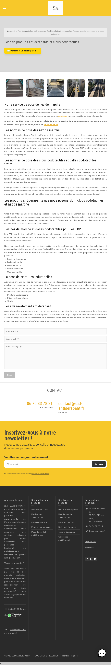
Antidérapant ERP (39, 509)
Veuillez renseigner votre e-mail (26, 457)
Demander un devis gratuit (22, 51)
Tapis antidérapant (66, 532)
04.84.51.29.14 (15, 609)
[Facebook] (87, 559)
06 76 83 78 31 (51, 124)
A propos (89, 547)
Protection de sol (39, 522)
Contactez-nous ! (97, 531)
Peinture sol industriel (41, 527)
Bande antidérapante (68, 509)
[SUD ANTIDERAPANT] (55, 8)
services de (63, 116)
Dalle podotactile (66, 522)
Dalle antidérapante (67, 527)
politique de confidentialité (40, 474)
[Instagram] (95, 559)
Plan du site (90, 541)
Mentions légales (70, 656)
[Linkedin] (91, 559)
